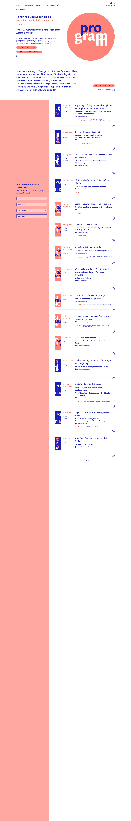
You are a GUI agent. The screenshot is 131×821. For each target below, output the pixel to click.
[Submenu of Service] (48, 5)
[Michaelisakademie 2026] (113, 240)
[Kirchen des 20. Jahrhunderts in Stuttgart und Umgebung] (113, 377)
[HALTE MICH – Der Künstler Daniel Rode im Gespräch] (113, 173)
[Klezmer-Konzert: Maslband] (113, 148)
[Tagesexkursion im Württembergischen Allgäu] (113, 431)
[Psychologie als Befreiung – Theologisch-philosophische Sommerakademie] (113, 125)
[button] (61, 5)
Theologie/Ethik (82, 120)
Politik (78, 192)
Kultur (78, 143)
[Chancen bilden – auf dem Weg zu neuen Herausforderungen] (113, 331)
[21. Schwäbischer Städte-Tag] (113, 353)
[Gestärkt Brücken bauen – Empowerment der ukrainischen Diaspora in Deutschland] (113, 218)
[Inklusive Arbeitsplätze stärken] (113, 262)
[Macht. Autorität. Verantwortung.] (113, 309)
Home (17, 9)
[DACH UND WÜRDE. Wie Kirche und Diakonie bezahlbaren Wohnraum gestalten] (113, 288)
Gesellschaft (80, 213)
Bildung (78, 305)
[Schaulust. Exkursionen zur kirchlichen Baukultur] (113, 455)
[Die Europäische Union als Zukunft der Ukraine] (113, 197)
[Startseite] (110, 3)
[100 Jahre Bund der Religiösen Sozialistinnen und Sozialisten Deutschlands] (113, 406)
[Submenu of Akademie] (41, 5)
